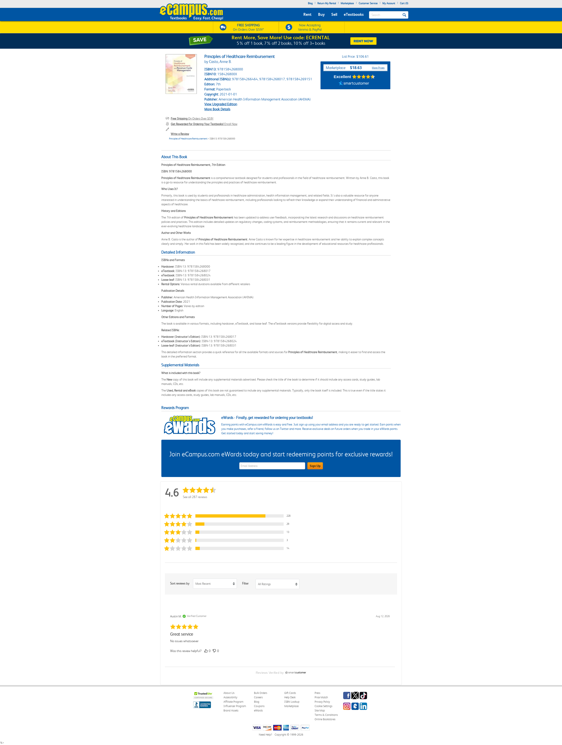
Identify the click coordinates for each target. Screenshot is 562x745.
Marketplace (347, 3)
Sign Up (315, 466)
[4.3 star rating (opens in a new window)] (363, 77)
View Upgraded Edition (220, 104)
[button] (229, 516)
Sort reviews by (179, 583)
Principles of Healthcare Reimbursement (188, 138)
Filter (245, 583)
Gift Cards (290, 693)
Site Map (320, 710)
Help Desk (289, 697)
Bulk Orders (260, 693)
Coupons (259, 706)
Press (317, 693)
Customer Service (368, 3)
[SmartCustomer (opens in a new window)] (354, 83)
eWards (258, 710)
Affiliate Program (233, 701)
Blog (310, 3)
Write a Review (180, 134)
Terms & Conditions (326, 714)
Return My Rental (326, 3)
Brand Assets (230, 710)
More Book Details (217, 109)
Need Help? (265, 734)
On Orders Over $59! (192, 118)
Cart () (404, 3)
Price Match (321, 697)
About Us (228, 693)
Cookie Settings (323, 706)
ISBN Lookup (291, 701)
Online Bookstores (325, 719)
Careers (258, 697)
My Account (388, 3)
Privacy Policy (322, 701)
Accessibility (230, 697)
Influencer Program (234, 706)
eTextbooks (354, 14)
